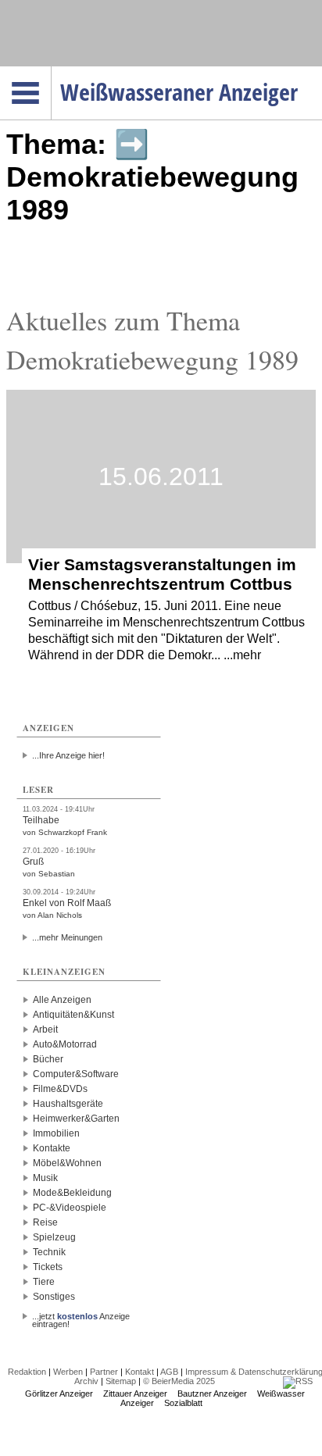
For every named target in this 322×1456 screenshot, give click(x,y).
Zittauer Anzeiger (135, 1393)
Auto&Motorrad (65, 1044)
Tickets (48, 1267)
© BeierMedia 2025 (179, 1381)
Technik (49, 1252)
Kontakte (51, 1148)
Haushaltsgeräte (68, 1104)
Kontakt (139, 1371)
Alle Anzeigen (62, 1000)
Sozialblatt (183, 1403)
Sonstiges (54, 1297)
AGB (169, 1371)
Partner (104, 1371)
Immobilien (56, 1133)
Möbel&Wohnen (67, 1163)
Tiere (44, 1282)
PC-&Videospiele (69, 1208)
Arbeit (45, 1029)
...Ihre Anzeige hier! (68, 755)
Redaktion (27, 1371)
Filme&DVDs (60, 1089)
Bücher (48, 1059)
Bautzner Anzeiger (212, 1393)
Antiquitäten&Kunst (73, 1015)
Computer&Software (76, 1074)
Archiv (86, 1381)
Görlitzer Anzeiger (59, 1393)
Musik (45, 1178)
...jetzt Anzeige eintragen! (81, 1316)
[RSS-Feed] (298, 1381)
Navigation (51, 71)
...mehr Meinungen (67, 937)
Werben (68, 1371)
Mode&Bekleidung (72, 1193)
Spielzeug (54, 1237)
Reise (45, 1222)
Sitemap (121, 1381)
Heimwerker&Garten (76, 1118)
